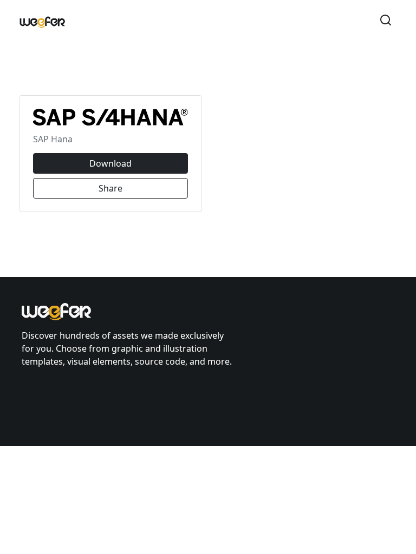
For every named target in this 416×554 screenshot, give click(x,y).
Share (110, 188)
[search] (385, 22)
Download (110, 163)
